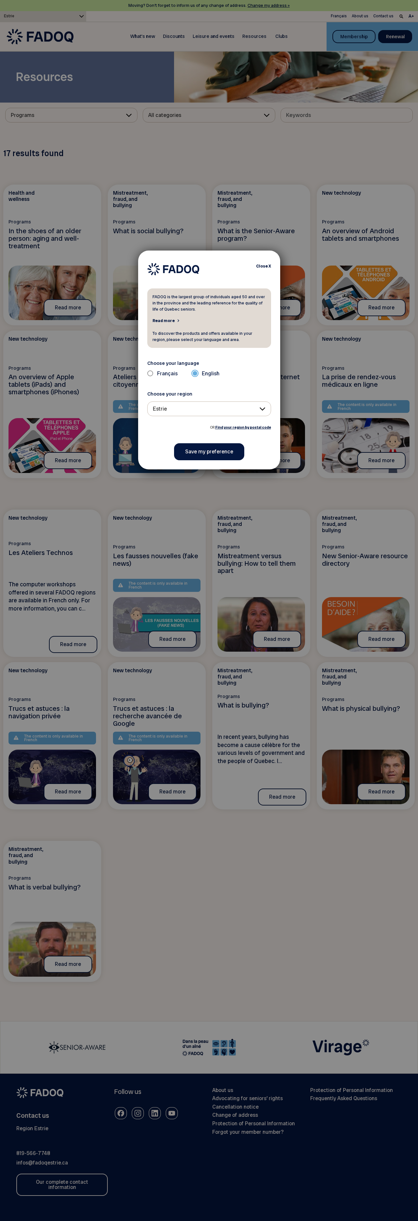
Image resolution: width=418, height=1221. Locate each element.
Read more (164, 320)
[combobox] (209, 408)
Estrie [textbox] (160, 408)
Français (167, 373)
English (210, 373)
